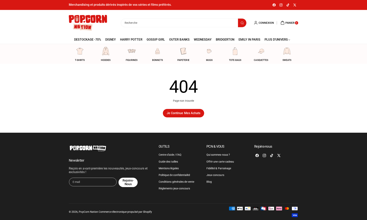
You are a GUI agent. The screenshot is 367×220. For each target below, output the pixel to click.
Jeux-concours (215, 175)
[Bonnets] (157, 51)
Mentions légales (169, 168)
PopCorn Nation (88, 211)
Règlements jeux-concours (174, 188)
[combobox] (183, 23)
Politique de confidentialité (174, 175)
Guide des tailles (168, 161)
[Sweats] (287, 51)
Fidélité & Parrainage (218, 168)
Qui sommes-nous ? (218, 154)
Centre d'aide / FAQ (170, 154)
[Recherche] (242, 23)
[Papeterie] (183, 51)
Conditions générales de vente (176, 181)
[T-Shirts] (80, 51)
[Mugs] (209, 51)
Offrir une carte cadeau (220, 161)
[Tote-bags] (235, 51)
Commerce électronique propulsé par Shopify (125, 211)
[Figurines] (131, 51)
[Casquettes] (261, 51)
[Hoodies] (105, 51)
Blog (209, 181)
